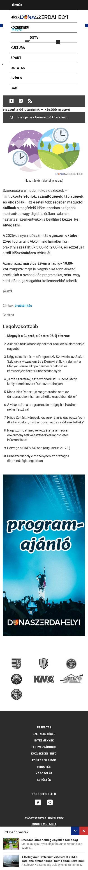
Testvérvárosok (44, 747)
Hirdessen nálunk (26, 15)
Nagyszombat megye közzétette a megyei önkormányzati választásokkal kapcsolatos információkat (38, 435)
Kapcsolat (44, 773)
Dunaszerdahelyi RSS (30, 101)
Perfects (44, 727)
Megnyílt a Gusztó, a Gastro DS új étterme (38, 336)
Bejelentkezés (75, 40)
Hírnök (16, 5)
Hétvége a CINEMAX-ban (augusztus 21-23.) (38, 448)
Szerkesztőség (44, 734)
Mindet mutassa (44, 824)
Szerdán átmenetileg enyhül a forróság (49, 840)
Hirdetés (44, 766)
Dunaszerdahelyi (11, 101)
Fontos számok (44, 760)
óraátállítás (23, 305)
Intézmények (44, 740)
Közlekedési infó (44, 753)
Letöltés (44, 780)
